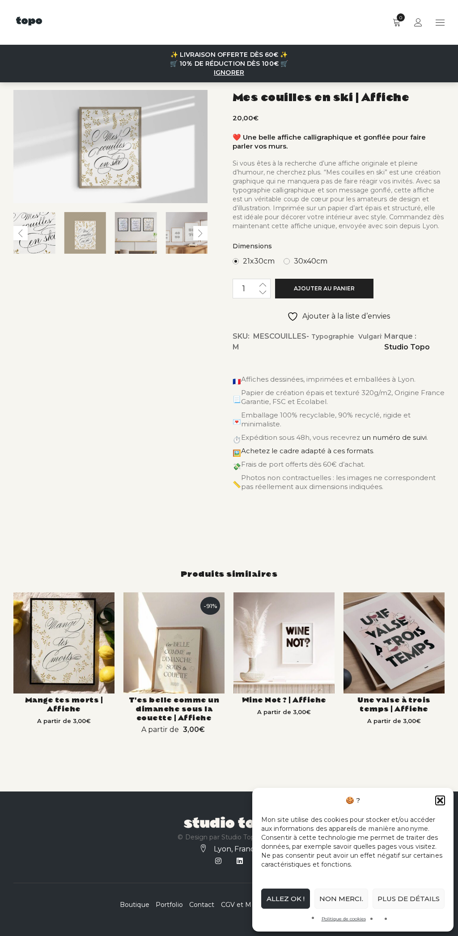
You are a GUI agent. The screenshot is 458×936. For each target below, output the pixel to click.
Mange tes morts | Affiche (64, 703)
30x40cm (310, 261)
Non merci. (341, 898)
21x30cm (259, 261)
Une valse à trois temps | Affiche (394, 703)
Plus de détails (408, 898)
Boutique (134, 905)
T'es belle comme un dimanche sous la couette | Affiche (174, 708)
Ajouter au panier (324, 288)
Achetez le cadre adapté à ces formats (307, 451)
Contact (202, 905)
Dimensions (252, 246)
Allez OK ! (286, 898)
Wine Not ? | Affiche (284, 699)
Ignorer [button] (229, 72)
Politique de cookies (344, 919)
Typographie (332, 336)
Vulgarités (375, 336)
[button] (440, 800)
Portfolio (169, 905)
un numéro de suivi (394, 437)
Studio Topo (407, 347)
